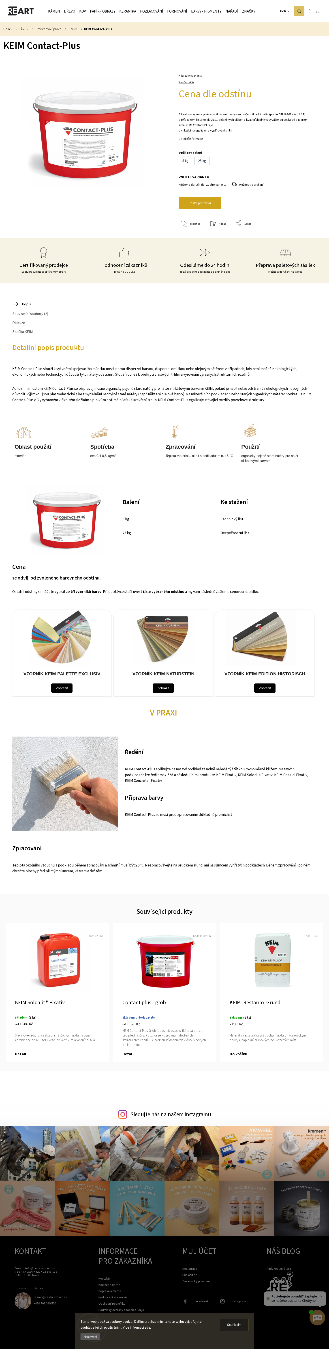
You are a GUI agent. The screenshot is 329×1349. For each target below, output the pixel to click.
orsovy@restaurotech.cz (50, 1297)
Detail (20, 1054)
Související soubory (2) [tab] (30, 313)
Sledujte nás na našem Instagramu (170, 1114)
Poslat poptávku (200, 203)
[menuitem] (54, 11)
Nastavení (90, 1336)
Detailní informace (191, 139)
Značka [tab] (22, 331)
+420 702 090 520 (45, 1303)
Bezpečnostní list (235, 533)
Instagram (223, 1302)
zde (147, 1327)
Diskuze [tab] (18, 322)
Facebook (185, 1302)
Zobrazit (62, 688)
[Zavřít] (321, 1296)
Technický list (232, 519)
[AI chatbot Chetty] (317, 1317)
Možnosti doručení (251, 185)
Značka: (186, 82)
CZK (283, 11)
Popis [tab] (26, 304)
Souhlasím (234, 1325)
